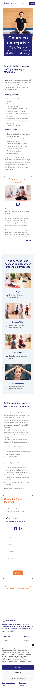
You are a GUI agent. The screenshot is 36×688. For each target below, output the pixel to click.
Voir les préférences (18, 678)
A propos (27, 640)
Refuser (18, 673)
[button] (33, 645)
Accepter (18, 667)
